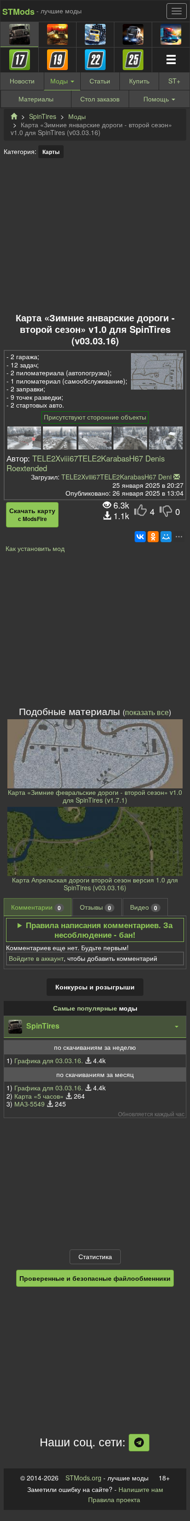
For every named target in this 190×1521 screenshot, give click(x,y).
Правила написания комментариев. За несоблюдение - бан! (99, 930)
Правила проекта (114, 1499)
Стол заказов (99, 98)
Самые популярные (85, 1007)
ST (174, 80)
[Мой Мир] (166, 536)
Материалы (35, 98)
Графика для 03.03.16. (48, 1060)
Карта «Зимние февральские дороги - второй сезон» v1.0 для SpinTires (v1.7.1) (95, 796)
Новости (22, 80)
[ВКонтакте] (140, 536)
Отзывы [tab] (95, 907)
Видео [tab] (143, 907)
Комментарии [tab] (36, 907)
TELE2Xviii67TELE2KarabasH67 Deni (116, 476)
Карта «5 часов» (39, 1096)
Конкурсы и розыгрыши (95, 986)
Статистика (95, 1256)
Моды (77, 116)
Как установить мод (35, 548)
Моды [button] (60, 80)
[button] (95, 1027)
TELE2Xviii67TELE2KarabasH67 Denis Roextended (85, 463)
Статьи (99, 80)
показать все (147, 712)
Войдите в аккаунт (36, 958)
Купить (139, 80)
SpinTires (42, 116)
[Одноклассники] (153, 536)
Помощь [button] (156, 98)
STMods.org (83, 1477)
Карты (50, 152)
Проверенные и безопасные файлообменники (95, 1278)
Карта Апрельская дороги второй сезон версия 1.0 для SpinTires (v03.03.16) (95, 884)
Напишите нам (141, 1489)
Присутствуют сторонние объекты (95, 416)
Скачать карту (32, 514)
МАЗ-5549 (29, 1103)
